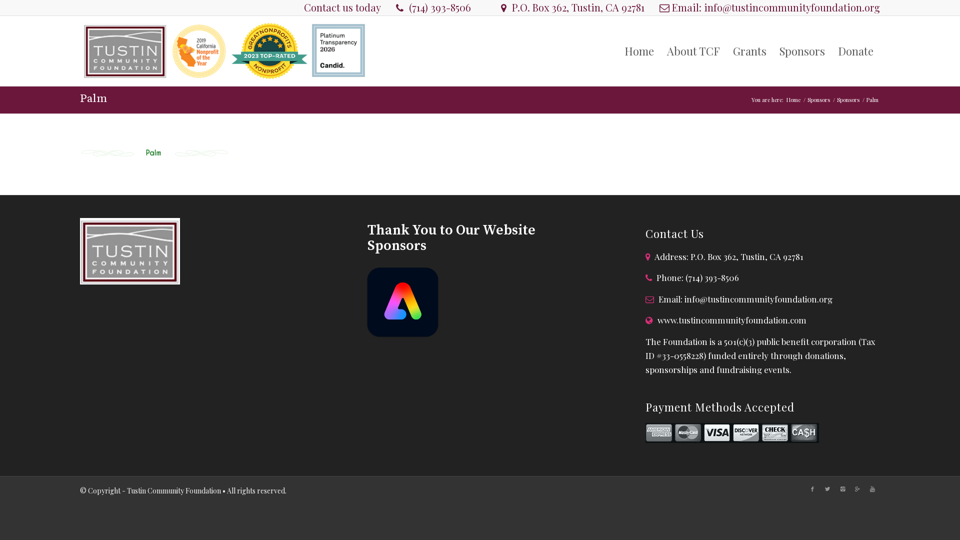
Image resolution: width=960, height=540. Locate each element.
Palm (93, 99)
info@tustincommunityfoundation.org (792, 7)
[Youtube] (872, 489)
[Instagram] (842, 489)
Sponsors (819, 100)
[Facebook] (812, 489)
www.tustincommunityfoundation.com (732, 320)
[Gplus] (857, 489)
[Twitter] (827, 489)
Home (793, 100)
